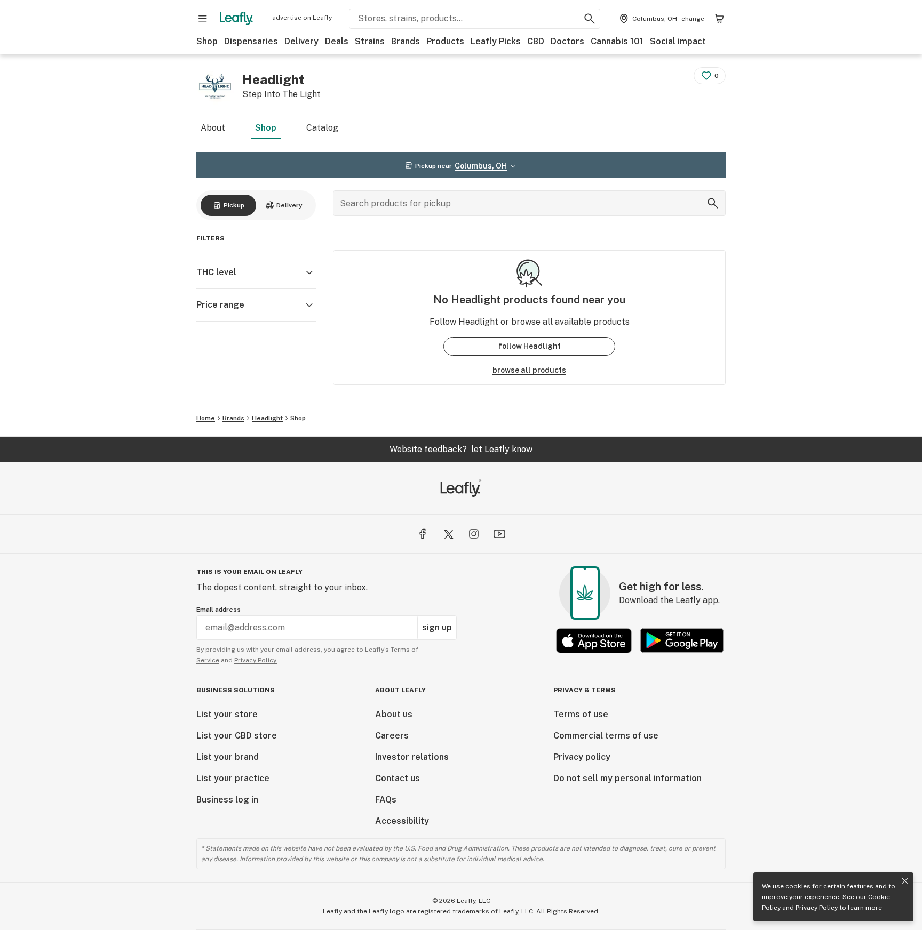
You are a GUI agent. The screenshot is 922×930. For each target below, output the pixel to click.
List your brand (227, 757)
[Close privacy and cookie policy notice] (905, 881)
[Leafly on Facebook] (422, 533)
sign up (437, 627)
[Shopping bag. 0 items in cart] (719, 18)
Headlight (267, 418)
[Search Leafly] (589, 19)
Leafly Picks (496, 41)
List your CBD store (236, 736)
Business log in (227, 800)
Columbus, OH (481, 166)
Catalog (322, 128)
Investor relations (412, 757)
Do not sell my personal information (627, 778)
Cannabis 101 (617, 41)
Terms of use (580, 714)
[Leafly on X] (448, 533)
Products (445, 41)
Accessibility (402, 821)
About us (393, 714)
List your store (227, 714)
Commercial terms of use (605, 736)
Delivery (301, 41)
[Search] (713, 203)
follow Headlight (529, 346)
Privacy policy (581, 757)
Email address (218, 609)
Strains (370, 41)
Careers (392, 736)
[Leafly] (236, 18)
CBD (535, 41)
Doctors (567, 41)
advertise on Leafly (302, 17)
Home (205, 418)
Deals (336, 41)
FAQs (385, 800)
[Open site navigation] (202, 18)
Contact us (397, 778)
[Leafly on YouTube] (499, 533)
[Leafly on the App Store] (594, 640)
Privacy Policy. (255, 660)
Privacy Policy (817, 907)
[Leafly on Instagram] (474, 533)
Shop (207, 41)
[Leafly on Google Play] (682, 640)
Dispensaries (251, 41)
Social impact (678, 41)
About (213, 128)
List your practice (232, 778)
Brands (405, 41)
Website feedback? (461, 449)
